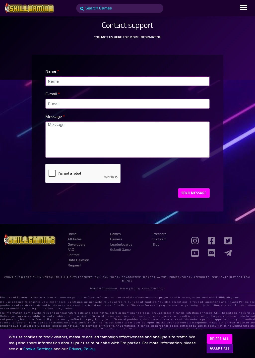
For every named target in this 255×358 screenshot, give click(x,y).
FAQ (70, 249)
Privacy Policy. (82, 349)
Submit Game (120, 249)
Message (55, 117)
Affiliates (74, 239)
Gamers (116, 239)
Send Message (193, 193)
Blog (156, 244)
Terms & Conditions (104, 288)
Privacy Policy (130, 288)
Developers (76, 244)
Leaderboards (121, 244)
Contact (73, 254)
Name (52, 71)
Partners (159, 234)
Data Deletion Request (78, 262)
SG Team (159, 239)
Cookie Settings (38, 349)
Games (115, 234)
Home (72, 234)
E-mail (52, 94)
